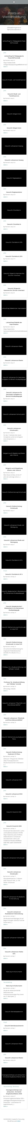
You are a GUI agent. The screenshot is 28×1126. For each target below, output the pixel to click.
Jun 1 (13, 510)
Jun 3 (13, 327)
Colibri (19, 1121)
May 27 (14, 576)
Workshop (16, 1086)
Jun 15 (13, 259)
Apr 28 (13, 1060)
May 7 (13, 916)
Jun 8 (13, 293)
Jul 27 (13, 60)
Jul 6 (13, 98)
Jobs (5, 52)
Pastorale (7, 60)
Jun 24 (13, 130)
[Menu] (14, 2)
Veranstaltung (8, 982)
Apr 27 (13, 1096)
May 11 (14, 828)
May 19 (14, 612)
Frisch (5, 571)
